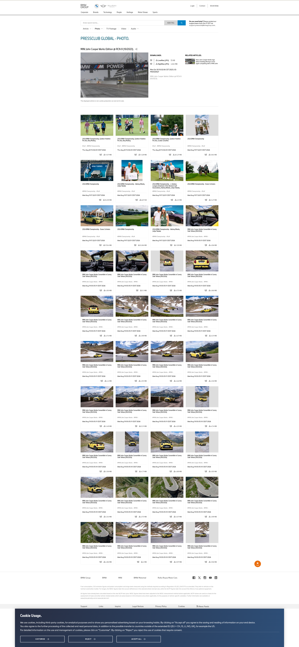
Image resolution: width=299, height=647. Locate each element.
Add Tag (170, 23)
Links (101, 606)
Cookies (181, 606)
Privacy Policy (161, 606)
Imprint (118, 606)
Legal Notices (138, 606)
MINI (120, 578)
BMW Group (86, 578)
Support (84, 606)
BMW (104, 578)
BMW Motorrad (140, 578)
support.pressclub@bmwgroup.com (202, 25)
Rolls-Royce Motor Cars (167, 578)
